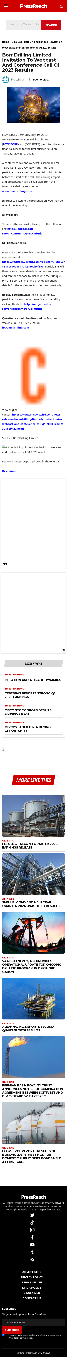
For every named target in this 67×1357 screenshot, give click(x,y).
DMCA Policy (31, 1287)
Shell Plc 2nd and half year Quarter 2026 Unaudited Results (30, 904)
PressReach (18, 79)
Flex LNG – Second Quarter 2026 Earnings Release (29, 845)
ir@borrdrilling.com (15, 327)
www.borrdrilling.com (17, 191)
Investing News (14, 674)
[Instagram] (32, 1229)
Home (5, 42)
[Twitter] (32, 1215)
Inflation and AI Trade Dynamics (33, 680)
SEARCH (51, 25)
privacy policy (26, 1338)
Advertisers (31, 1272)
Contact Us (32, 1298)
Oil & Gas (17, 42)
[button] (6, 5)
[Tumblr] (32, 1252)
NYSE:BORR (10, 144)
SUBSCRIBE (12, 1329)
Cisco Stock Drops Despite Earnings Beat (28, 712)
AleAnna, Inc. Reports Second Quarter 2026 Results (28, 1028)
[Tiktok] (32, 1222)
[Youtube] (32, 1244)
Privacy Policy (32, 1277)
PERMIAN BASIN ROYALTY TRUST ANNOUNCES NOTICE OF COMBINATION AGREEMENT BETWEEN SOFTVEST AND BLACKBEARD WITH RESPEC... (32, 1091)
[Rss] (32, 1259)
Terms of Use (32, 1282)
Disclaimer (9, 471)
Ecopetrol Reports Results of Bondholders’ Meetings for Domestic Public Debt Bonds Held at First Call (31, 1156)
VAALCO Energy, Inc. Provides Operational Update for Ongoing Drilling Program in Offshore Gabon (31, 966)
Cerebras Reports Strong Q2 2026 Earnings (30, 695)
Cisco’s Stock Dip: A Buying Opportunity (28, 728)
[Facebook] (32, 1237)
